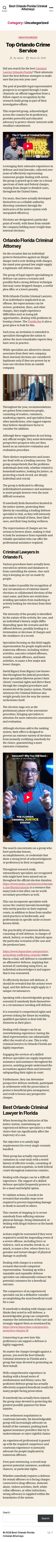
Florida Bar (34, 321)
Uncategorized (28, 37)
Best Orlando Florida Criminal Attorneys (28, 8)
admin (20, 58)
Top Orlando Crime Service (28, 48)
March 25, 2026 (38, 58)
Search (6, 1512)
